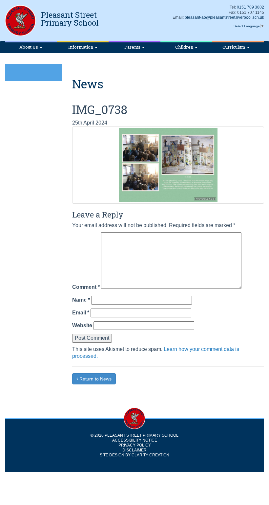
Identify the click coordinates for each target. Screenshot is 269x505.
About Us (29, 47)
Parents (132, 47)
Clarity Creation (150, 455)
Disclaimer (134, 450)
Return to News (95, 378)
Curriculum (234, 47)
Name (81, 300)
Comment (86, 287)
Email (80, 312)
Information (81, 47)
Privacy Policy (134, 445)
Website (82, 325)
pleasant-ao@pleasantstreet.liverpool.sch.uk (224, 17)
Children (184, 47)
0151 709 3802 (250, 7)
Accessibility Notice (134, 440)
